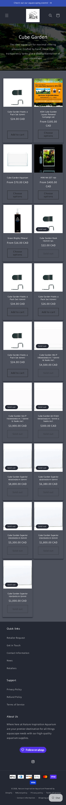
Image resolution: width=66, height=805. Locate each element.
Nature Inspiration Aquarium (31, 788)
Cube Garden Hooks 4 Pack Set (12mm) (18, 298)
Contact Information (18, 652)
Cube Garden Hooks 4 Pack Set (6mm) (18, 356)
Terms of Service (16, 704)
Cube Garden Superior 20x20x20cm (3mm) (48, 536)
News (10, 660)
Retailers (11, 668)
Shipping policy (45, 798)
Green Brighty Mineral (18, 238)
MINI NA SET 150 (48, 177)
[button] (6, 15)
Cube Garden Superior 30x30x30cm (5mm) (18, 536)
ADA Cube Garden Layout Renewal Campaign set (48, 114)
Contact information (26, 798)
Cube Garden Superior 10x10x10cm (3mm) (18, 595)
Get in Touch (13, 645)
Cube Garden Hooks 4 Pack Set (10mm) (48, 298)
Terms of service (53, 793)
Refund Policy (14, 696)
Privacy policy (37, 793)
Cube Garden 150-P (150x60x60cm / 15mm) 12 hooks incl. (17, 419)
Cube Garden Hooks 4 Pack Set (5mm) (18, 113)
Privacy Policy (14, 689)
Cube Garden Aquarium (17, 177)
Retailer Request (16, 637)
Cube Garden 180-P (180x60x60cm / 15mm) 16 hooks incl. (48, 358)
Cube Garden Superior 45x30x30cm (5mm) (48, 478)
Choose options (48, 134)
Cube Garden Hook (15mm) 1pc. (48, 239)
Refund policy (21, 793)
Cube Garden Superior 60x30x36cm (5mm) (18, 478)
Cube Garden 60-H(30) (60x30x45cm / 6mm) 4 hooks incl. (48, 419)
